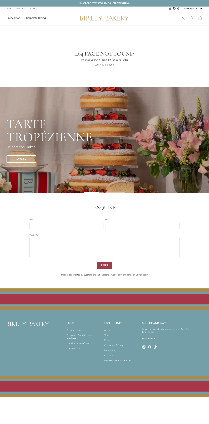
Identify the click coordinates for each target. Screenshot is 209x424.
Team (107, 335)
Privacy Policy (116, 275)
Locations (20, 9)
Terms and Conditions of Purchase (79, 337)
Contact (31, 9)
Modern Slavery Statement (118, 360)
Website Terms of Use (77, 343)
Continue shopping (105, 64)
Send (104, 265)
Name (31, 220)
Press (107, 340)
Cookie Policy (73, 348)
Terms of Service (134, 275)
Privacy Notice (74, 330)
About (9, 9)
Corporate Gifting (113, 345)
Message (33, 235)
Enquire (21, 159)
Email (108, 220)
